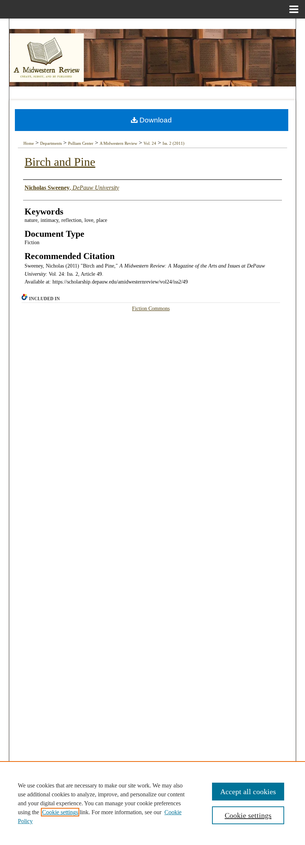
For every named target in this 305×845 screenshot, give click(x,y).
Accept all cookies (248, 791)
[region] (152, 803)
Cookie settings (60, 812)
